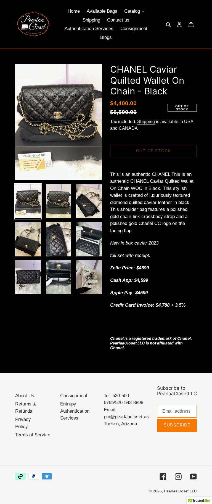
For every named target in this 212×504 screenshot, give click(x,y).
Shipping (146, 121)
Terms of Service (32, 434)
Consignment (73, 395)
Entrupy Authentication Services (74, 411)
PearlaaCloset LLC (180, 491)
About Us (24, 395)
